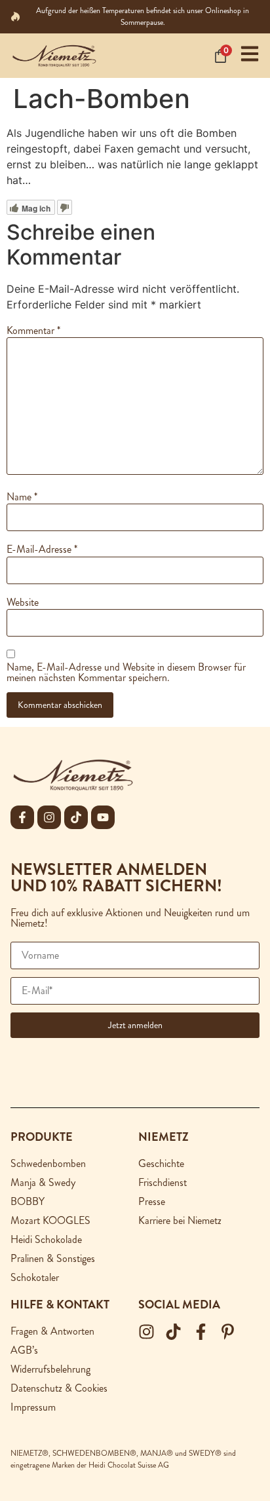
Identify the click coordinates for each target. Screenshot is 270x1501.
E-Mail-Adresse (42, 549)
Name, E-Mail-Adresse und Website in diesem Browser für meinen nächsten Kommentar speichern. (126, 672)
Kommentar (33, 330)
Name (22, 497)
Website (23, 602)
